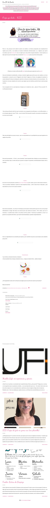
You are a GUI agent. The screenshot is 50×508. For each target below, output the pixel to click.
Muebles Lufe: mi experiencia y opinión (17, 378)
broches (8, 288)
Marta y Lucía (26, 54)
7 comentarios (10, 444)
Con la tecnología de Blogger (26, 500)
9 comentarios (10, 496)
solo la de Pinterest (23, 182)
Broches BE (13, 52)
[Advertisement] (25, 335)
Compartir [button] (44, 288)
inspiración (12, 288)
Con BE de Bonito (8, 2)
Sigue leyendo (44, 392)
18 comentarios (11, 392)
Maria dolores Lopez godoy (9, 295)
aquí (23, 71)
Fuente (25, 108)
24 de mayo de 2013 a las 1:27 (17, 303)
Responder (7, 300)
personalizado (24, 288)
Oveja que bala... (18, 288)
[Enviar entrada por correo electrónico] (28, 288)
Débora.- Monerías (8, 303)
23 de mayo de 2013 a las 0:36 (20, 295)
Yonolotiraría (25, 254)
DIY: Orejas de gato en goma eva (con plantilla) (21, 430)
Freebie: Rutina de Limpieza (13, 482)
